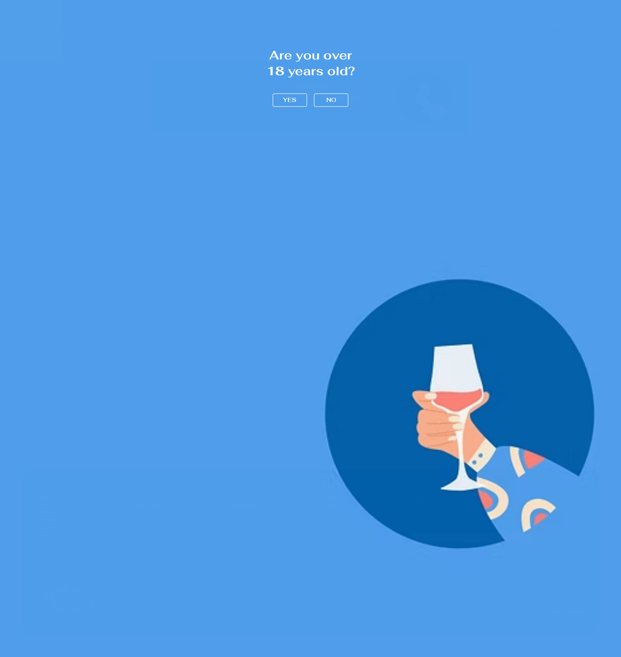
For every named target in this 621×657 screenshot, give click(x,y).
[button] (290, 100)
